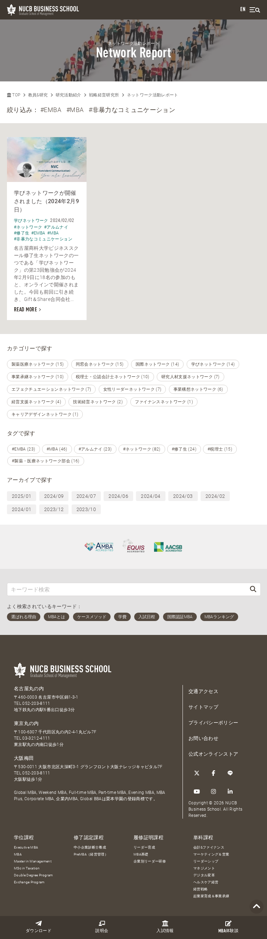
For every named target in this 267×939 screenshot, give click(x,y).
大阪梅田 (24, 758)
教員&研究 (38, 95)
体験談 (228, 931)
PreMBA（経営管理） (91, 854)
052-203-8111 (36, 703)
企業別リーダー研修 (150, 861)
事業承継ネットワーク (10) (37, 376)
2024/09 (54, 496)
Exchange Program (29, 882)
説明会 (101, 931)
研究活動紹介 (68, 95)
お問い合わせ (203, 738)
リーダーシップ (205, 861)
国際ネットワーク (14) (157, 364)
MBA (18, 854)
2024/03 (183, 496)
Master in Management (32, 861)
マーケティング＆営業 (211, 854)
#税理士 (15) (220, 449)
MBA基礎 (141, 854)
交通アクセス (203, 691)
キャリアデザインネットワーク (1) (44, 414)
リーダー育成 (144, 847)
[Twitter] (196, 773)
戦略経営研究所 (104, 95)
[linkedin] (230, 791)
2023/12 (54, 509)
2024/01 (21, 509)
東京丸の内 (26, 723)
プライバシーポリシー (213, 722)
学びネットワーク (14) (213, 364)
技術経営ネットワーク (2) (98, 401)
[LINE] (230, 773)
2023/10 (86, 509)
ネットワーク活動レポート (152, 95)
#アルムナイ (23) (95, 449)
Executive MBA (26, 847)
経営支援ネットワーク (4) (36, 401)
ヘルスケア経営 (205, 882)
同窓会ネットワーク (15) (100, 364)
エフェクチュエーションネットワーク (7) (51, 389)
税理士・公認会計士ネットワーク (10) (112, 376)
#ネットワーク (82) (142, 449)
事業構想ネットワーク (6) (198, 389)
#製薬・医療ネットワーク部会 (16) (46, 461)
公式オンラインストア (213, 754)
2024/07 (86, 496)
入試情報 (164, 931)
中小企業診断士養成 (90, 847)
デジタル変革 (204, 875)
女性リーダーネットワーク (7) (132, 389)
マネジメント (204, 868)
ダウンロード (38, 931)
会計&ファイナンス (208, 847)
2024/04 (150, 496)
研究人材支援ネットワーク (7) (190, 376)
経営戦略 (200, 889)
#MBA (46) (57, 449)
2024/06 (118, 496)
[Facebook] (213, 773)
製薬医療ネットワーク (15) (37, 364)
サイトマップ (203, 707)
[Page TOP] (257, 907)
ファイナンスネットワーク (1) (164, 401)
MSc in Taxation (27, 868)
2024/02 (215, 496)
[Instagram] (213, 791)
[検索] (253, 589)
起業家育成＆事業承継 (211, 896)
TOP (15, 95)
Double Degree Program (33, 875)
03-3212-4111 (36, 738)
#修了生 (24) (184, 449)
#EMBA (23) (23, 449)
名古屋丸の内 (29, 688)
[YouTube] (196, 791)
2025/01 (21, 496)
